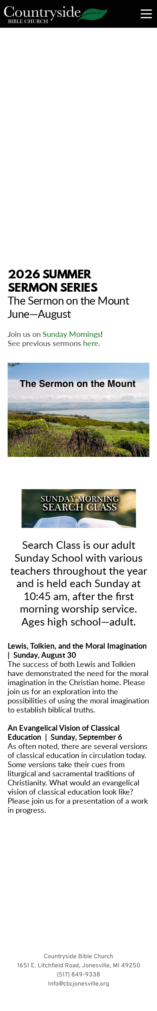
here (90, 343)
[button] (146, 13)
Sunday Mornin (68, 333)
